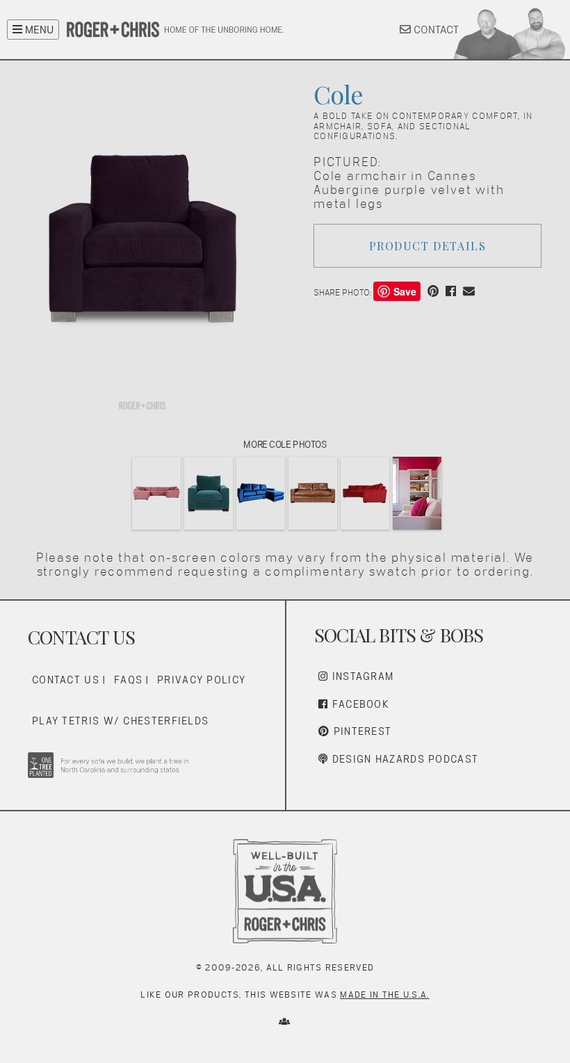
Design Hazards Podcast (403, 759)
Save (404, 291)
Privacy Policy (201, 679)
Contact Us (65, 679)
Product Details (428, 245)
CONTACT (435, 29)
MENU (38, 29)
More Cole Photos (284, 444)
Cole (338, 94)
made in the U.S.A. (384, 994)
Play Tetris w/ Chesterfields (120, 721)
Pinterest (360, 731)
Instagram (360, 676)
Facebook (358, 704)
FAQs (128, 679)
